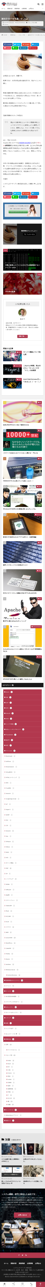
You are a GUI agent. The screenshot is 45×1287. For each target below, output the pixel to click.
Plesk (9, 911)
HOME (5, 35)
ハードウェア (11, 879)
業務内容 (9, 8)
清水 (10, 1076)
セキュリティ (11, 1007)
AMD (8, 718)
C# (8, 873)
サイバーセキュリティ (13, 1012)
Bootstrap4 (10, 756)
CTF (8, 825)
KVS (8, 857)
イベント (10, 986)
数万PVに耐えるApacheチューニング (14, 621)
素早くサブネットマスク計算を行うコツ (15, 565)
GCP (8, 702)
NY (10, 1067)
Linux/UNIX (11, 937)
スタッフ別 (31, 22)
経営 (8, 745)
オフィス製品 (11, 863)
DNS (8, 783)
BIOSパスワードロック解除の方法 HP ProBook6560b (20, 593)
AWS (8, 932)
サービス (10, 991)
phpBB (9, 895)
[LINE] (15, 48)
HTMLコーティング (12, 777)
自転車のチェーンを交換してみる (32, 1182)
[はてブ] (35, 44)
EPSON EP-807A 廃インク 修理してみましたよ (17, 679)
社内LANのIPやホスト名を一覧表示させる (16, 425)
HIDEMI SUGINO (25, 143)
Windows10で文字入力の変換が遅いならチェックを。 (20, 509)
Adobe (9, 884)
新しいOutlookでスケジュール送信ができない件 (11, 1182)
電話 (31, 1285)
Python (9, 847)
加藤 (35, 22)
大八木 (11, 1098)
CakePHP (10, 948)
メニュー (22, 1285)
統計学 (9, 740)
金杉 (10, 1085)
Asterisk (9, 793)
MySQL (9, 953)
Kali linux (10, 761)
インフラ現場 (11, 724)
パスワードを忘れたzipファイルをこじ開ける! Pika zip (20, 453)
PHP (8, 868)
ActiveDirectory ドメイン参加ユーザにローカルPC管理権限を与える (22, 650)
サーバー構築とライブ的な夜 (32, 353)
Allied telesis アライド (13, 1115)
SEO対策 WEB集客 (12, 996)
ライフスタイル (13, 1050)
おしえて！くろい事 (13, 1034)
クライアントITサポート (14, 1002)
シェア (13, 1285)
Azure (9, 692)
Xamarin (39, 514)
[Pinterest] (33, 48)
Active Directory (37, 626)
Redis (9, 852)
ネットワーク (11, 1110)
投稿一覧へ (22, 336)
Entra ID (9, 713)
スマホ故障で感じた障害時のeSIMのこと (10, 1160)
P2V (8, 820)
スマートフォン (11, 900)
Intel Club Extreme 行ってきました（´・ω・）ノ (32, 380)
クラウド (10, 927)
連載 (8, 1023)
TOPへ (40, 1285)
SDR (8, 697)
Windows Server (12, 969)
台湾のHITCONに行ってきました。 (32, 1160)
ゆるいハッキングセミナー (15, 729)
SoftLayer (10, 889)
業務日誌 (12, 35)
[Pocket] (7, 48)
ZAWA (11, 1082)
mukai (11, 1079)
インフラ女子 (11, 1028)
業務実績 (17, 8)
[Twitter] (17, 44)
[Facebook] (8, 44)
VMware (9, 841)
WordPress (10, 943)
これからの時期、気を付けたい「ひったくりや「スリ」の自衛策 (32, 368)
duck (11, 1063)
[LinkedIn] (23, 48)
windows (10, 964)
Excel (9, 921)
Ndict (11, 1060)
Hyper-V (9, 809)
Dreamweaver (11, 767)
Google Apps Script (12, 799)
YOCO (11, 1073)
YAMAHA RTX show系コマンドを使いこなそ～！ (18, 481)
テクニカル (10, 750)
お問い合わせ (22, 1215)
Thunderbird (11, 734)
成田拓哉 (12, 1089)
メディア (10, 1018)
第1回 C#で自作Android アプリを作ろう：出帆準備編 (19, 537)
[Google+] (26, 44)
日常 (20, 352)
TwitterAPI (10, 905)
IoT (8, 804)
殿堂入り (10, 1120)
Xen (8, 836)
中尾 (10, 1092)
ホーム (3, 8)
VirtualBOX (10, 772)
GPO (8, 708)
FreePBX (10, 788)
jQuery (9, 959)
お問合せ (31, 8)
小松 (10, 1070)
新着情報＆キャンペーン (14, 980)
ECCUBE (9, 916)
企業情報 (24, 8)
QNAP (9, 815)
